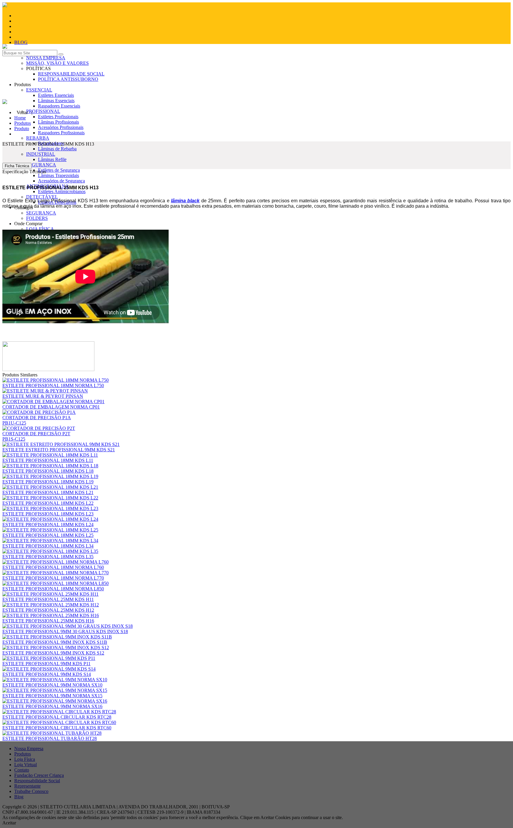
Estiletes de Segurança (59, 170)
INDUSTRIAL (40, 154)
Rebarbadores (51, 143)
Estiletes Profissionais (58, 116)
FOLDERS (37, 218)
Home (20, 117)
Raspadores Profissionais (61, 132)
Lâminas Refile (52, 159)
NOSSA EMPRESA (45, 57)
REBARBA (37, 138)
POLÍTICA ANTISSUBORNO (68, 79)
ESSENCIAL (39, 89)
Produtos (22, 123)
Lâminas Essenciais (56, 100)
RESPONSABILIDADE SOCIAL (71, 73)
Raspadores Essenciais (59, 105)
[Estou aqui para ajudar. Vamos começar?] (256, 97)
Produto (21, 128)
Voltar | (24, 112)
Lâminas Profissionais (58, 121)
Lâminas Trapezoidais (58, 175)
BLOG (21, 42)
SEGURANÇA (41, 164)
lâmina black (185, 200)
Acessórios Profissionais (60, 127)
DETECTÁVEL (42, 196)
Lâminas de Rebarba (57, 148)
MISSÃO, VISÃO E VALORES (57, 63)
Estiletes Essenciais (56, 95)
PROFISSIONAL (43, 111)
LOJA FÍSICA (40, 228)
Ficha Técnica (17, 166)
